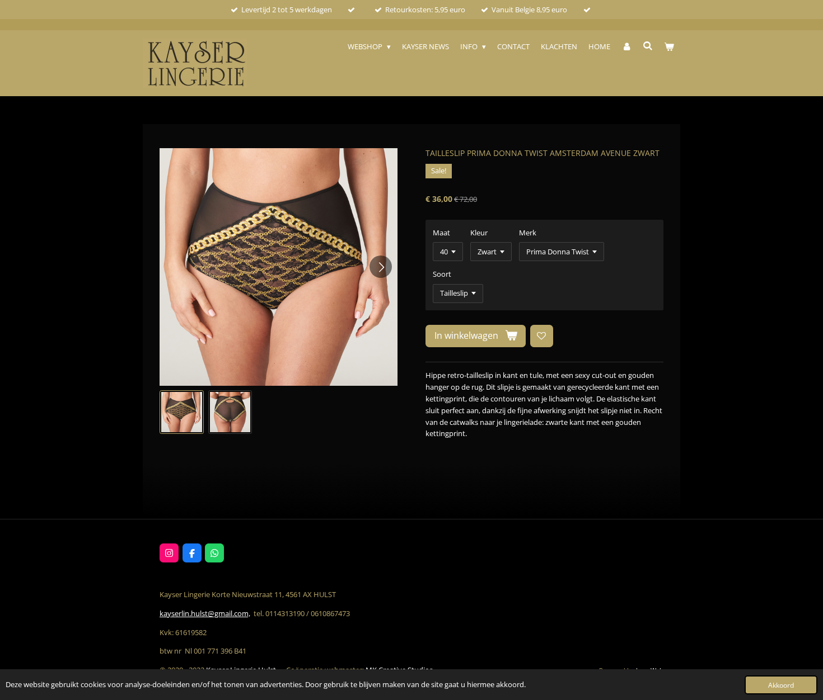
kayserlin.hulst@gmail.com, (205, 613)
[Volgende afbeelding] (381, 267)
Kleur (479, 233)
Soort (442, 274)
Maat (441, 233)
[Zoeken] (648, 46)
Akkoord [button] (781, 684)
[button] (182, 412)
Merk (527, 233)
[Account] (626, 47)
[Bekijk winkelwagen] (669, 47)
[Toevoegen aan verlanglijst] (541, 336)
